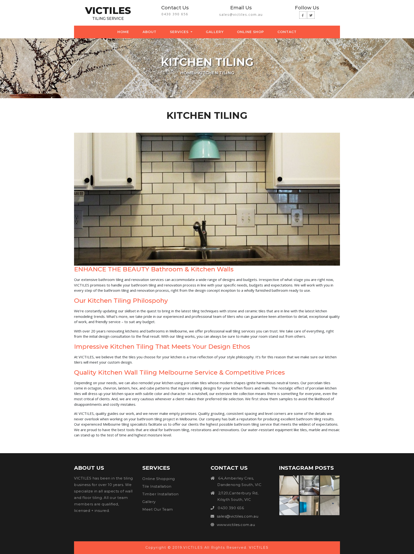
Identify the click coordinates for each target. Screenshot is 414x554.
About (149, 32)
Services (180, 32)
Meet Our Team (157, 509)
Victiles (108, 10)
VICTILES (259, 547)
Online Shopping (158, 478)
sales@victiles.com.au (241, 14)
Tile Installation (157, 486)
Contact (287, 32)
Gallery (215, 32)
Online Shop (250, 32)
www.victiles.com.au (236, 524)
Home (124, 31)
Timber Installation (160, 494)
